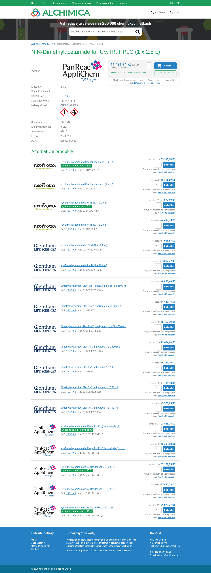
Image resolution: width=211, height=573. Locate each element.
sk (178, 3)
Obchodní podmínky (40, 546)
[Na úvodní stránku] (60, 12)
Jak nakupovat (38, 543)
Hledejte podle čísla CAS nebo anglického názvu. (97, 31)
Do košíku (169, 164)
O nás (34, 540)
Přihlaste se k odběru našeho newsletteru (85, 540)
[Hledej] (137, 32)
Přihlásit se (160, 12)
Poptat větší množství (165, 73)
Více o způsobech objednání (147, 83)
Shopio (68, 569)
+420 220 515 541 (162, 552)
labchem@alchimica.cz (167, 555)
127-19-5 (65, 96)
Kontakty (35, 549)
